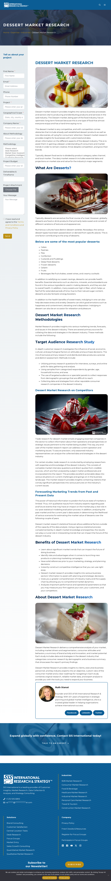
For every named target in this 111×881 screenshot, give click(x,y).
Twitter (98, 713)
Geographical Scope (12, 113)
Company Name (11, 123)
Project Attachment (12, 185)
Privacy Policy (68, 823)
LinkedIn (86, 713)
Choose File (10, 190)
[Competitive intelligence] (14, 155)
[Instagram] (80, 845)
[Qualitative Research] (14, 157)
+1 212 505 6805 (13, 799)
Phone (6, 92)
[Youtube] (71, 845)
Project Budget (10, 161)
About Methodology (12, 134)
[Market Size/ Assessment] (14, 153)
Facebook (72, 713)
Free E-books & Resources (74, 829)
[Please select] (14, 148)
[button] (99, 5)
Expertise (15, 32)
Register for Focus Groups (74, 834)
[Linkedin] (63, 845)
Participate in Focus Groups (75, 840)
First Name (8, 71)
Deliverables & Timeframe (9, 173)
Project (6, 102)
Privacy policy (64, 878)
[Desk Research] (14, 151)
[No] (108, 875)
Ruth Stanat (62, 687)
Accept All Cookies (49, 878)
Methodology (9, 144)
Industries (26, 32)
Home (6, 32)
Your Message (9, 195)
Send (7, 236)
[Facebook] (67, 845)
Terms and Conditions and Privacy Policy (14, 225)
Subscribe (74, 864)
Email (6, 82)
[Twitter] (76, 845)
